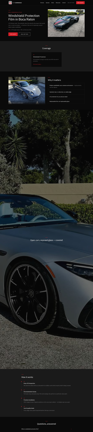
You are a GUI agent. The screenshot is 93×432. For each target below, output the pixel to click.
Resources (58, 2)
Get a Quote (80, 2)
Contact (64, 2)
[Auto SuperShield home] (15, 3)
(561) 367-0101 (71, 2)
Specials (47, 2)
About (52, 2)
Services (42, 2)
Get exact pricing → (37, 64)
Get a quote (13, 34)
